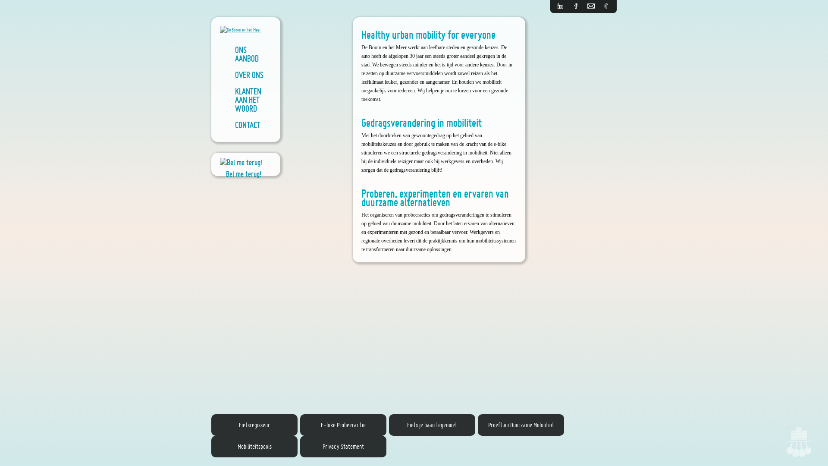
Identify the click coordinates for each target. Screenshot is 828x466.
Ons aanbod (247, 54)
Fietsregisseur (254, 425)
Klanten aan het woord (248, 100)
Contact (247, 124)
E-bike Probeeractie (343, 425)
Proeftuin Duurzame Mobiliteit (521, 425)
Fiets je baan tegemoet (432, 425)
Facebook (575, 6)
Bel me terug (606, 6)
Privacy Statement (343, 446)
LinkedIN (560, 6)
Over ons (249, 74)
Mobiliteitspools (255, 446)
